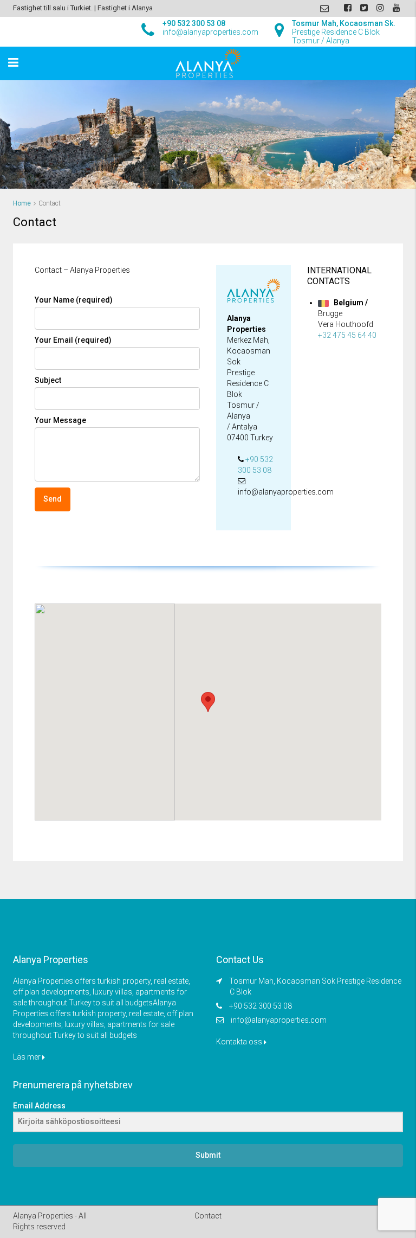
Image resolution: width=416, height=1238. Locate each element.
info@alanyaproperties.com (279, 1020)
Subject (48, 380)
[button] (208, 702)
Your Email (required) (73, 340)
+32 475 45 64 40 (347, 335)
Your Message (60, 420)
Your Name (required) (74, 300)
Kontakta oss (240, 1041)
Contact (208, 1215)
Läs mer (27, 1057)
